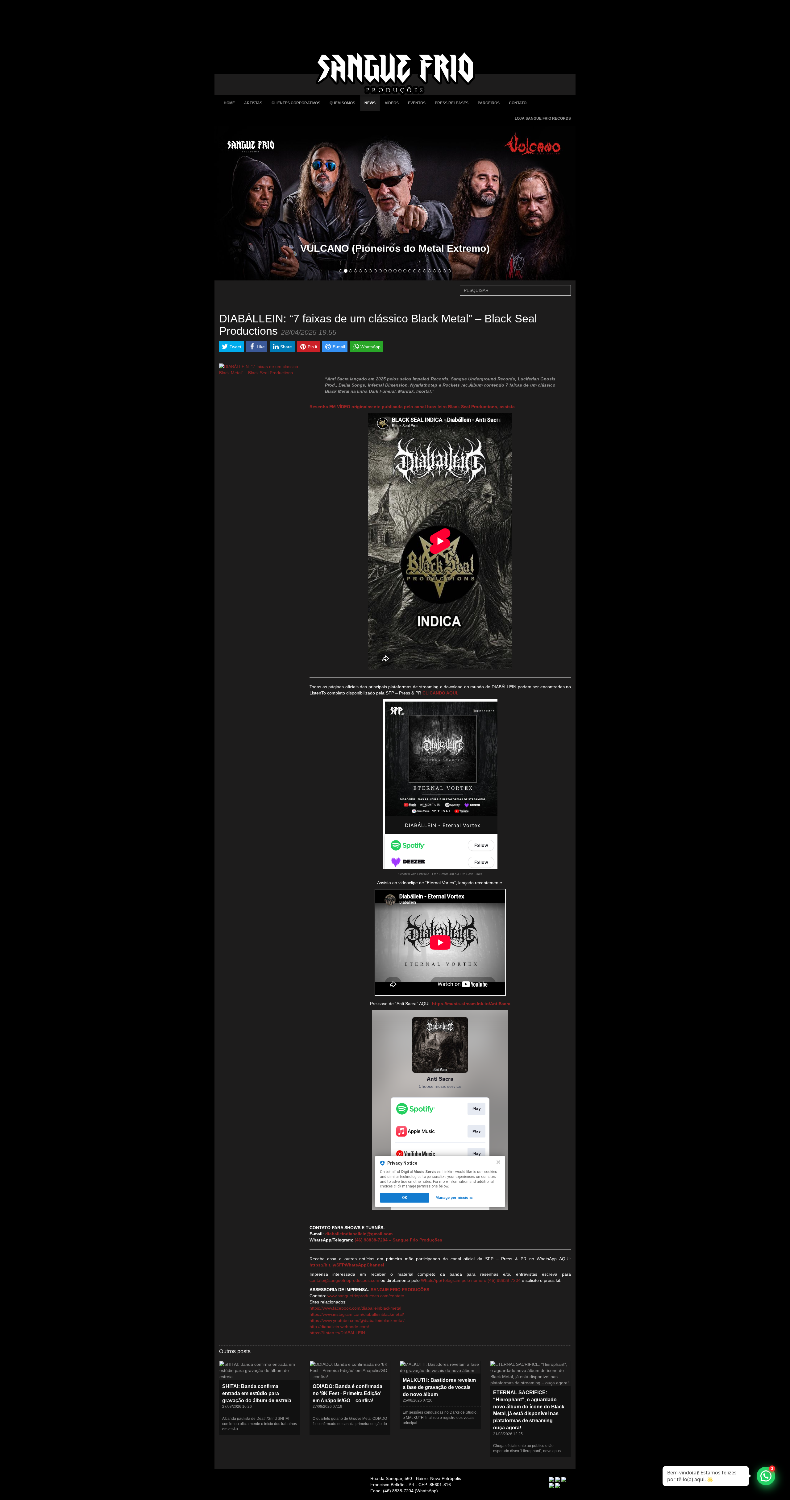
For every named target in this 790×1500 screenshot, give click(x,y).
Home (229, 103)
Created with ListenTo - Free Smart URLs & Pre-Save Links (440, 874)
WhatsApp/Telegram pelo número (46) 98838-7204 (471, 1280)
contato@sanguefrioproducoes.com (344, 1280)
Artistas (253, 103)
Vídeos (392, 103)
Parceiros (489, 103)
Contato (517, 103)
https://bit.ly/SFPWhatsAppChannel (347, 1264)
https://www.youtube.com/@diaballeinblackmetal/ (357, 1320)
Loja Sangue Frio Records (543, 118)
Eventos (417, 103)
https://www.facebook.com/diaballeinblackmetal (355, 1308)
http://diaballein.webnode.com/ (339, 1326)
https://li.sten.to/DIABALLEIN (337, 1332)
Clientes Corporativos (296, 103)
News (370, 103)
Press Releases (451, 103)
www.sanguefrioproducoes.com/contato (365, 1295)
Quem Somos (342, 103)
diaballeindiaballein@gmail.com (359, 1233)
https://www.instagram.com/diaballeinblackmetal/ (357, 1314)
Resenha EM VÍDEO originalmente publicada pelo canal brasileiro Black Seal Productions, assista (412, 406)
